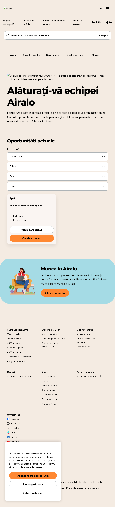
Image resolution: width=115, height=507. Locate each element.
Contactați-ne (83, 346)
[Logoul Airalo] (12, 8)
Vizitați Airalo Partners (87, 376)
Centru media (53, 54)
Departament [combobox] (16, 156)
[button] (107, 8)
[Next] (104, 55)
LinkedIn (15, 437)
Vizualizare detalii (31, 229)
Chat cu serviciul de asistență (86, 340)
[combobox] (57, 35)
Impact (13, 54)
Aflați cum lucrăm (55, 293)
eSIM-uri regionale (15, 347)
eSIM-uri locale (14, 352)
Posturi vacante (49, 399)
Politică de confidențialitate (72, 481)
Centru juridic (96, 481)
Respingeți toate (33, 484)
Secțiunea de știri (76, 54)
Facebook (15, 419)
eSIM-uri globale (15, 343)
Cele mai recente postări (19, 376)
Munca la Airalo (49, 404)
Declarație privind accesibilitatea (82, 488)
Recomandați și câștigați (19, 356)
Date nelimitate (14, 338)
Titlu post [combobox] (14, 166)
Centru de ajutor (85, 334)
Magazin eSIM (29, 22)
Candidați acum (31, 238)
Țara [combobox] (12, 176)
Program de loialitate (17, 361)
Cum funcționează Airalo (54, 22)
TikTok (13, 432)
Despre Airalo (77, 22)
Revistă (96, 22)
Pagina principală (8, 22)
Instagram (15, 423)
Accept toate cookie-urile (33, 475)
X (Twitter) (15, 428)
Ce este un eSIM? (50, 334)
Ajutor (109, 22)
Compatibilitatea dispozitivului (50, 345)
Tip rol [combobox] (13, 186)
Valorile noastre (31, 54)
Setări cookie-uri (33, 493)
